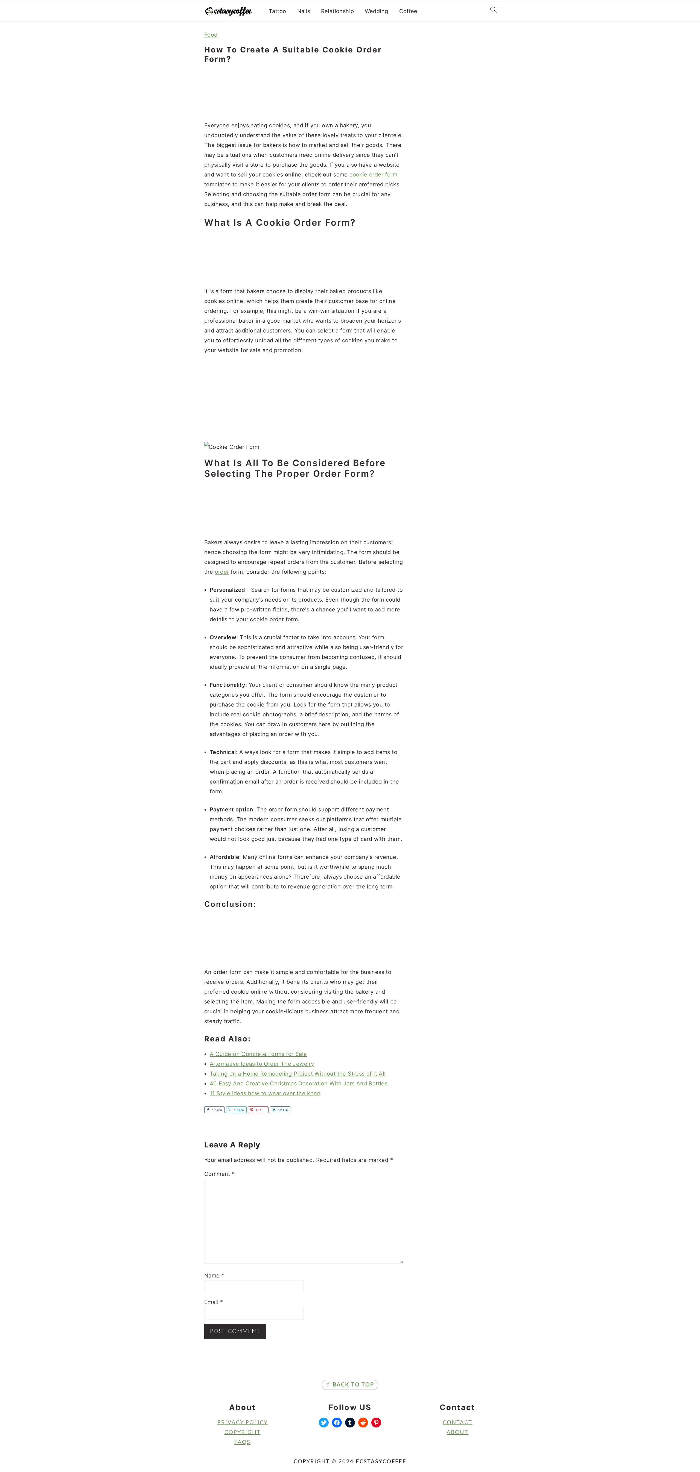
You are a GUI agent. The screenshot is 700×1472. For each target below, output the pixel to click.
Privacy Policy (242, 1422)
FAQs (242, 1442)
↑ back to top (350, 1385)
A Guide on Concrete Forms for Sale (258, 1054)
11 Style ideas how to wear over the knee (265, 1093)
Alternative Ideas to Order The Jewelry (262, 1064)
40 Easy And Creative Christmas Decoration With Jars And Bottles (298, 1083)
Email (213, 1302)
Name (214, 1275)
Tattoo (277, 11)
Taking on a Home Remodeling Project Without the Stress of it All (298, 1073)
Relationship (337, 11)
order (222, 572)
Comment (219, 1174)
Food (211, 34)
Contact (457, 1422)
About (457, 1432)
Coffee (408, 11)
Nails (303, 11)
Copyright (242, 1432)
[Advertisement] (303, 93)
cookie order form (373, 174)
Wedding (376, 11)
